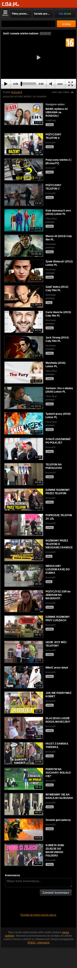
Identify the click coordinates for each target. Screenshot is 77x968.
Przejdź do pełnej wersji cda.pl (39, 914)
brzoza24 (16, 92)
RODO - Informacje (39, 942)
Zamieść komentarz (55, 892)
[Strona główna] (10, 4)
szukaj (66, 24)
